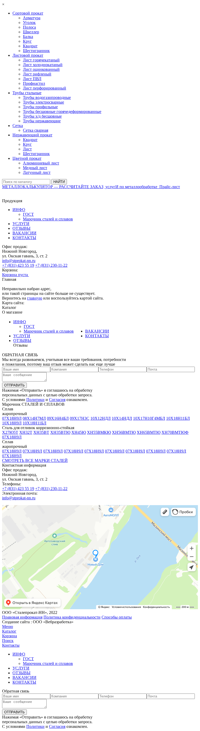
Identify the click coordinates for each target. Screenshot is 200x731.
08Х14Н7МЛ (34, 418)
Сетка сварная (35, 130)
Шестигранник (36, 50)
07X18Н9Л (12, 418)
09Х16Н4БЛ (58, 418)
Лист (27, 149)
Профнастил (34, 83)
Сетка (17, 125)
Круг (27, 41)
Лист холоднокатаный (43, 64)
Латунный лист (37, 172)
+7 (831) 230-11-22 (51, 265)
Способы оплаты (117, 617)
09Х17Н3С (79, 418)
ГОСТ (28, 214)
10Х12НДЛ (100, 418)
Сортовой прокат (27, 13)
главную (34, 298)
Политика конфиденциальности (72, 617)
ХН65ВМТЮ (148, 432)
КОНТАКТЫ (24, 238)
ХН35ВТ (41, 432)
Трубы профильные (40, 107)
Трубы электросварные (43, 102)
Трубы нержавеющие (42, 121)
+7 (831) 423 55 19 (18, 265)
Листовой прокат (27, 55)
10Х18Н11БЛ (178, 418)
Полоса (29, 27)
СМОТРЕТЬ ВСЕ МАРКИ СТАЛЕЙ (35, 460)
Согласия (57, 399)
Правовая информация (22, 617)
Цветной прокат (26, 158)
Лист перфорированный (44, 88)
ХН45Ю (78, 432)
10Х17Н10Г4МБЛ (149, 418)
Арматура (31, 18)
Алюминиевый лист (41, 163)
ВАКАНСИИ (24, 233)
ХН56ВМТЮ (124, 432)
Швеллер (31, 32)
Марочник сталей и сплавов (48, 219)
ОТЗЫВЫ (21, 228)
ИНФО (18, 209)
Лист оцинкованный (41, 69)
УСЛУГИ (20, 223)
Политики (35, 399)
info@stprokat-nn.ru (18, 260)
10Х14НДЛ (122, 418)
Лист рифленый (37, 74)
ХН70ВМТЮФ (175, 432)
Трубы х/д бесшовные (42, 116)
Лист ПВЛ (32, 79)
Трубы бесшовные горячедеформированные (62, 111)
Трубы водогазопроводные (47, 97)
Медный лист (35, 168)
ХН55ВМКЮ (99, 432)
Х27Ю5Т (10, 432)
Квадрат (30, 46)
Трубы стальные (26, 93)
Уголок (29, 22)
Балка (28, 36)
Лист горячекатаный (41, 60)
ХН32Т (25, 432)
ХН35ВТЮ (60, 432)
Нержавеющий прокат (32, 135)
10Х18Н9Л (12, 423)
